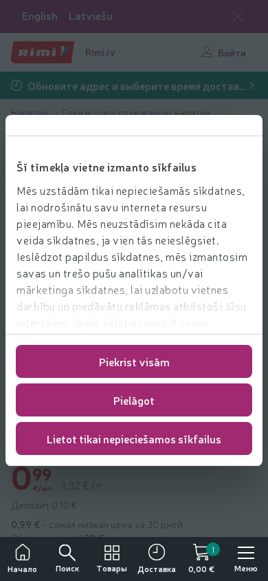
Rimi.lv (100, 51)
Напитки (30, 112)
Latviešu (91, 15)
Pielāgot (134, 400)
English (40, 15)
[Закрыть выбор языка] (238, 16)
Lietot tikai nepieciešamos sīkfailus (134, 438)
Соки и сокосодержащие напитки (136, 112)
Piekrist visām (134, 361)
